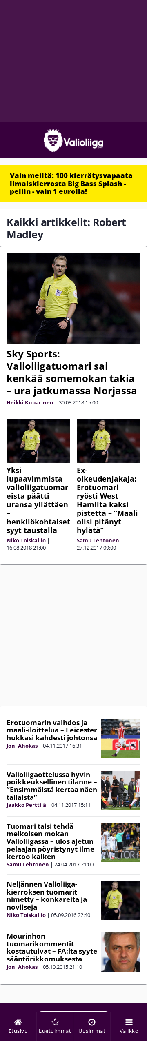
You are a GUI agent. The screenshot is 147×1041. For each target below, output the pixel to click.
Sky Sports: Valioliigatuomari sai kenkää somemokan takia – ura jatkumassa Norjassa (72, 372)
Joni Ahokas (22, 745)
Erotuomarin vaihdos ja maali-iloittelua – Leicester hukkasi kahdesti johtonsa (52, 730)
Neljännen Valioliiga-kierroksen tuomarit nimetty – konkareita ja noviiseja (47, 895)
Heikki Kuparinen (30, 402)
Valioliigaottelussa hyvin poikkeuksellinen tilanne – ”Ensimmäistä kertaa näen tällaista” (52, 786)
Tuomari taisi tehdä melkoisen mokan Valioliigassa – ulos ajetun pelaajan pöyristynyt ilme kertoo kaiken (50, 841)
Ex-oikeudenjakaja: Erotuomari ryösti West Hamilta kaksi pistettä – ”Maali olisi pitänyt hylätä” (107, 500)
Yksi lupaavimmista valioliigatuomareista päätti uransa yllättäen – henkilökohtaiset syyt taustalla (38, 500)
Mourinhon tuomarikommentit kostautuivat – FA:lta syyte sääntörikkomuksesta (52, 947)
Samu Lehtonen (98, 540)
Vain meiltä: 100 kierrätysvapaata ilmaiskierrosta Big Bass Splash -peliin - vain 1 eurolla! (71, 183)
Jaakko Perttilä (26, 804)
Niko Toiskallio (26, 540)
